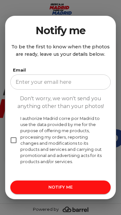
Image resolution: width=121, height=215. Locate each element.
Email (19, 70)
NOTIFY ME (60, 187)
